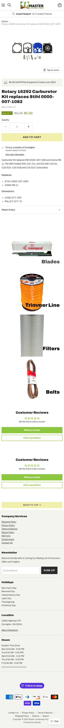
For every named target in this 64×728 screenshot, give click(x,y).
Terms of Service (9, 529)
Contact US (7, 543)
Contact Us (13, 713)
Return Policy (8, 532)
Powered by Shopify (32, 722)
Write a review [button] (32, 430)
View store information (14, 154)
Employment (8, 539)
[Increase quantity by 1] (29, 127)
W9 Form (6, 536)
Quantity (5, 120)
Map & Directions (10, 630)
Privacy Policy (8, 525)
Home (5, 21)
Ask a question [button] (32, 437)
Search (46, 716)
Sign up (49, 570)
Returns (35, 716)
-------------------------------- (14, 666)
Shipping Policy (9, 522)
